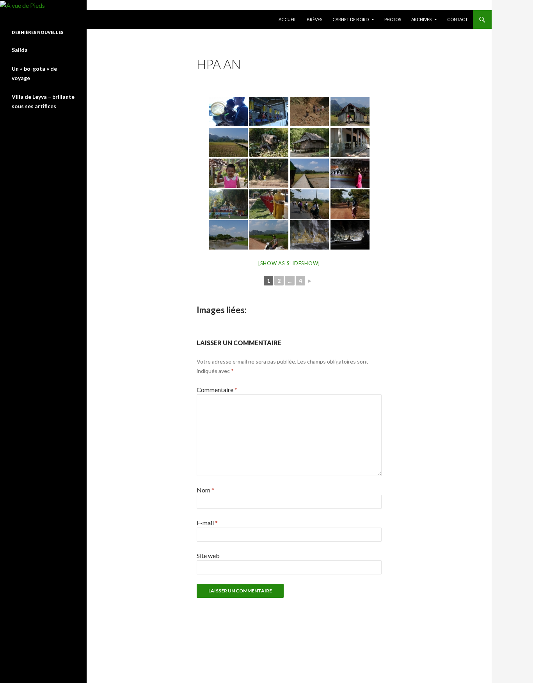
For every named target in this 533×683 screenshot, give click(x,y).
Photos (392, 19)
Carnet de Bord (350, 19)
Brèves (314, 19)
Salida (20, 49)
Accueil (288, 19)
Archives (421, 19)
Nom (205, 490)
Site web (208, 555)
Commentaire (217, 389)
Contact (457, 19)
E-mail (207, 522)
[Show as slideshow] (289, 263)
